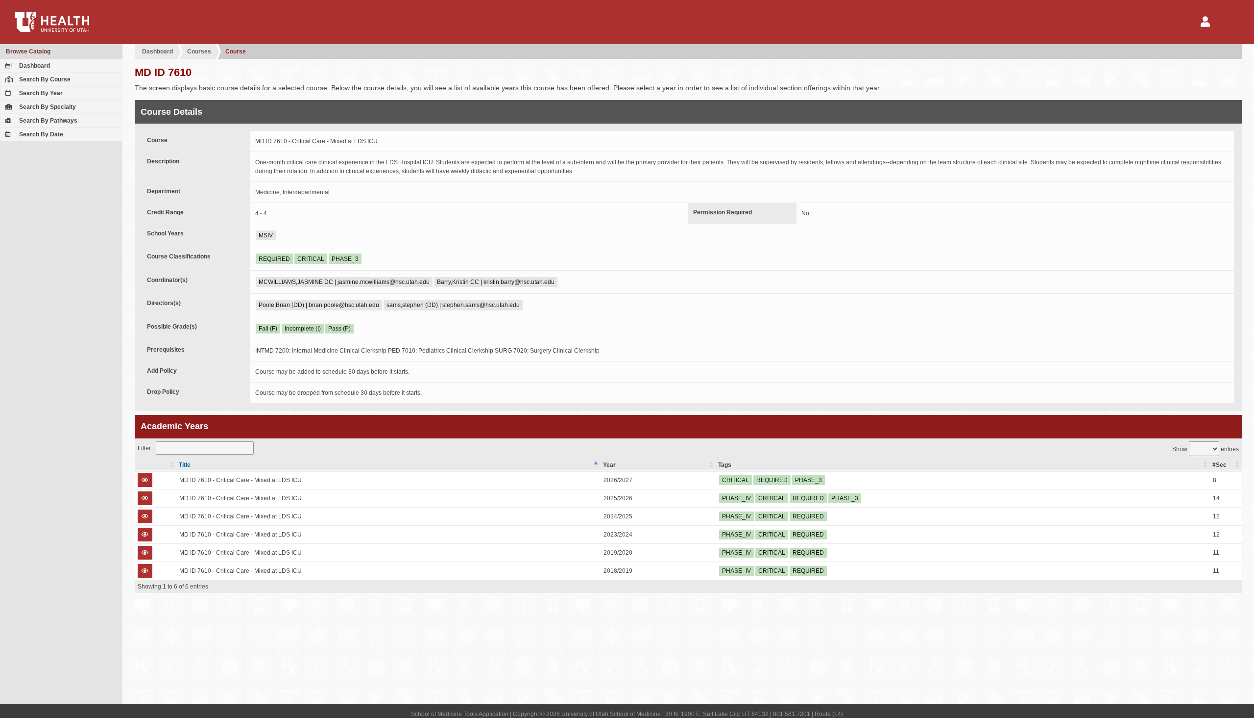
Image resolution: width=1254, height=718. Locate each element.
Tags (724, 465)
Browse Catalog (28, 51)
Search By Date (40, 134)
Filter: (145, 448)
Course (235, 51)
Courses (199, 51)
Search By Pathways (47, 120)
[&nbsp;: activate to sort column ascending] (155, 465)
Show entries (1205, 449)
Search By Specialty (47, 106)
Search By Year (40, 93)
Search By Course (44, 79)
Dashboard (34, 65)
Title (185, 465)
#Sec (1219, 465)
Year (609, 465)
